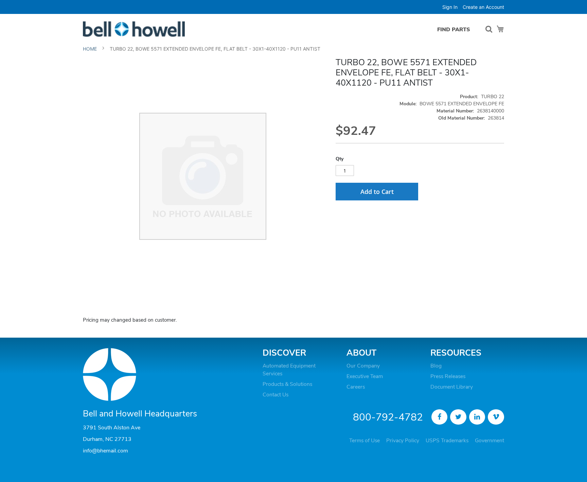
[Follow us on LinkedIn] (477, 417)
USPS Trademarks (447, 440)
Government (489, 440)
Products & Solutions (287, 384)
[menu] (455, 29)
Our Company (363, 366)
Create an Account (483, 7)
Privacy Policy (402, 440)
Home (90, 49)
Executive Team (364, 376)
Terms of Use (364, 440)
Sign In (450, 7)
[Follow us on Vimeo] (496, 417)
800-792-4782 (388, 417)
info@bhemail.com (105, 450)
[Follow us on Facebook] (439, 417)
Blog (436, 366)
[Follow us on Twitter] (458, 417)
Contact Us (275, 394)
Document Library (451, 387)
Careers (355, 387)
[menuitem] (453, 29)
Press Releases (447, 376)
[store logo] (134, 29)
